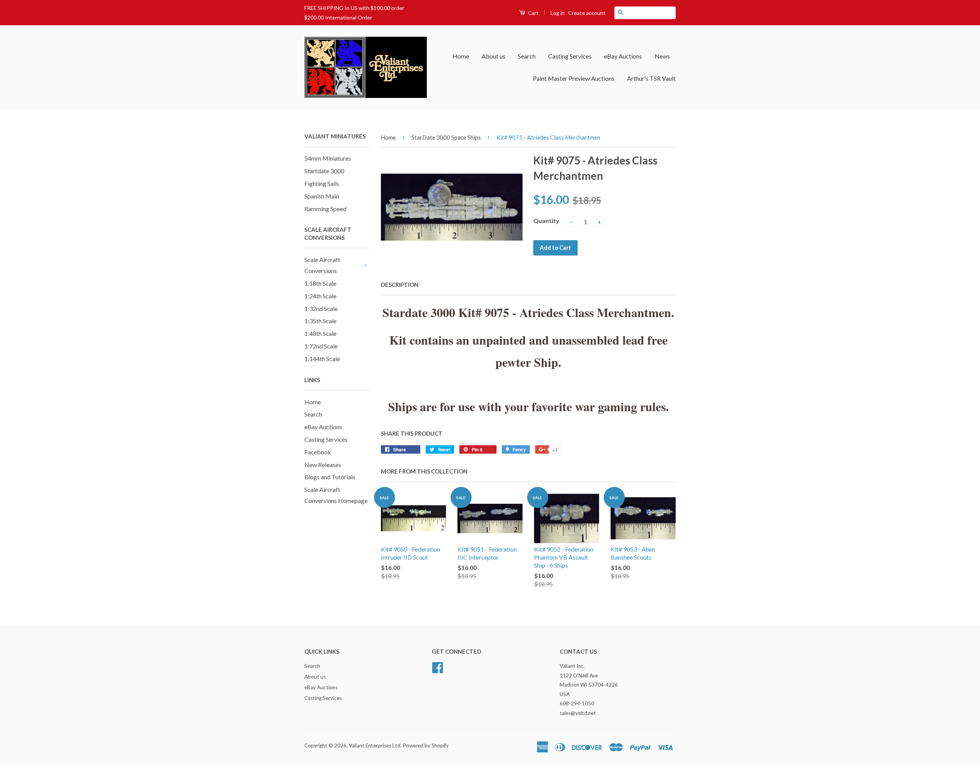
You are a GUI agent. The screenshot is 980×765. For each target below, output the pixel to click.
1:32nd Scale (321, 308)
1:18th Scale (320, 283)
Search (527, 56)
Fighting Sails (321, 183)
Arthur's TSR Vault (651, 78)
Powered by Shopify (426, 745)
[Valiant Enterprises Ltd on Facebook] (437, 667)
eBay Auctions (623, 56)
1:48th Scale (320, 333)
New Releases (322, 464)
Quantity (546, 220)
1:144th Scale (322, 358)
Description (399, 284)
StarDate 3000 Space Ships (446, 137)
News (662, 56)
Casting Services (569, 56)
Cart (533, 13)
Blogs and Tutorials (329, 476)
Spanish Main (321, 196)
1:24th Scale (320, 295)
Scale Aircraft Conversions (322, 265)
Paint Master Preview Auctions (573, 78)
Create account (587, 13)
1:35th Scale (320, 320)
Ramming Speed (325, 208)
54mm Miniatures (327, 158)
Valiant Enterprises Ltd (374, 745)
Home (460, 56)
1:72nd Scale (321, 346)
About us (493, 56)
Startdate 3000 (324, 170)
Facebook (317, 452)
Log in (557, 13)
